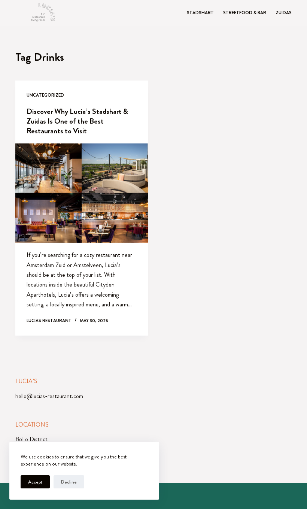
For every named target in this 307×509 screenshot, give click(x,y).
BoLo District (31, 439)
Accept (35, 481)
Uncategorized (45, 95)
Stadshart (200, 13)
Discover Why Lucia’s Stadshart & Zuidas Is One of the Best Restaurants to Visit (77, 121)
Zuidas (284, 13)
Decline (69, 481)
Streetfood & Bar (244, 13)
